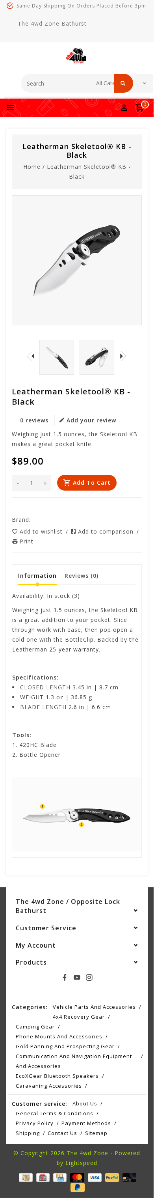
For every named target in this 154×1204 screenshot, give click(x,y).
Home (32, 166)
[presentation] (31, 356)
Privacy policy (35, 1123)
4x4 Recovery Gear (79, 1016)
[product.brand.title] (33, 519)
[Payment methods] (24, 1177)
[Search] (123, 83)
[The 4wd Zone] (77, 56)
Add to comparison (106, 531)
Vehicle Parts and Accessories (94, 1006)
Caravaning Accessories (49, 1085)
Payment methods (86, 1123)
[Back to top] (138, 1181)
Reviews (81, 575)
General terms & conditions (54, 1113)
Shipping (28, 1133)
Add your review (91, 420)
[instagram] (89, 977)
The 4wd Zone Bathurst (52, 23)
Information (37, 575)
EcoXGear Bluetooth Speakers (57, 1075)
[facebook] (64, 977)
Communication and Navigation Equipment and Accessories (74, 1061)
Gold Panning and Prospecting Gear (65, 1046)
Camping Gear (35, 1026)
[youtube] (77, 977)
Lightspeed (81, 1163)
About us (84, 1103)
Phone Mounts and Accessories (59, 1036)
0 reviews (34, 420)
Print (26, 541)
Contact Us (62, 1133)
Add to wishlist (42, 531)
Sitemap (96, 1133)
